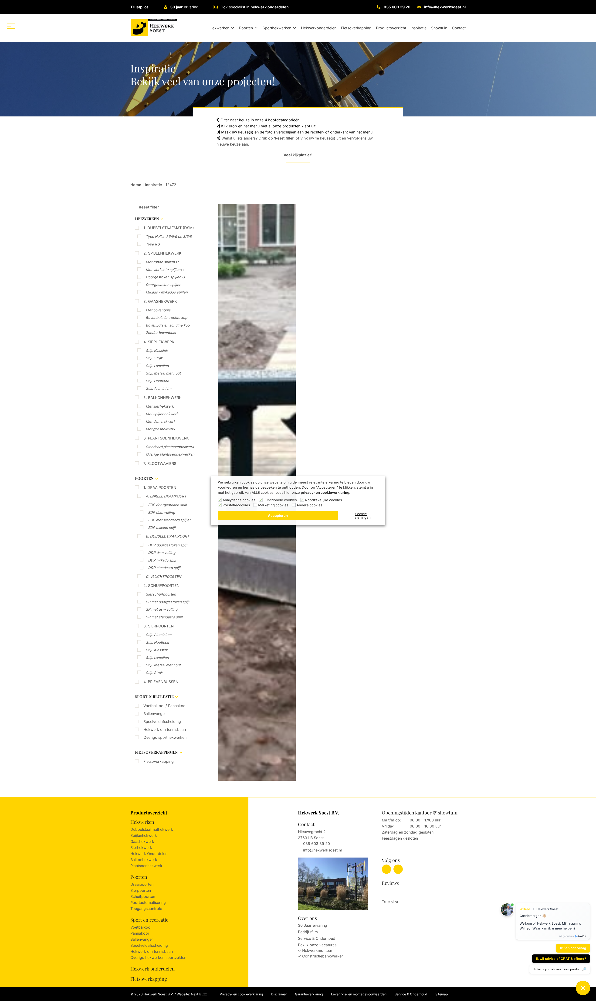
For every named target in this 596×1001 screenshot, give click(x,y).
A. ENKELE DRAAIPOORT (166, 496)
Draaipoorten (141, 884)
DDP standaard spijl (164, 567)
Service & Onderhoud (316, 938)
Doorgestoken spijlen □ (165, 285)
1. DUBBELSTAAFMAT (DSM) (168, 227)
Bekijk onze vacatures (317, 945)
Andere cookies (309, 505)
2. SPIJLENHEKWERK (162, 253)
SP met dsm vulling (161, 609)
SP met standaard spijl (164, 617)
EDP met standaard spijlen (169, 520)
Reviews (390, 883)
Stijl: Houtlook (157, 381)
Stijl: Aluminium (158, 388)
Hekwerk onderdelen (152, 968)
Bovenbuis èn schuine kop (168, 325)
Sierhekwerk (141, 847)
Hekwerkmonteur (317, 950)
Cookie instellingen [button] (361, 516)
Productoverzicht (391, 28)
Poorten (246, 28)
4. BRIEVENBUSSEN (160, 681)
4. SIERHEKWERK (158, 342)
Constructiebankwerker (322, 956)
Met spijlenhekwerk (162, 414)
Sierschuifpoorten (161, 594)
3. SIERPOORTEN (158, 626)
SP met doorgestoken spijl (167, 602)
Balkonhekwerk (143, 859)
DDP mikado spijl (162, 560)
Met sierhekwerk (160, 406)
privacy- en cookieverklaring (325, 492)
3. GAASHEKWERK (160, 301)
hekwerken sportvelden (165, 957)
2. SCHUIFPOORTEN (161, 585)
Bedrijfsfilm (308, 932)
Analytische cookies (239, 500)
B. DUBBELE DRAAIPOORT (167, 536)
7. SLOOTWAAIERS (159, 463)
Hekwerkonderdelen (318, 28)
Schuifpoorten (142, 896)
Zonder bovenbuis (161, 332)
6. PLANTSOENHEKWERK (166, 438)
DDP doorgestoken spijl (167, 545)
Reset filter (148, 207)
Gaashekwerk (142, 841)
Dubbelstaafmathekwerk (151, 829)
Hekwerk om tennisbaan (164, 729)
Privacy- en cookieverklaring (241, 994)
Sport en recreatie (149, 919)
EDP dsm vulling (161, 512)
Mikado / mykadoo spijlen (167, 292)
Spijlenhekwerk (143, 835)
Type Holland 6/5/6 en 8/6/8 (169, 236)
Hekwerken (219, 28)
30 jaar (176, 7)
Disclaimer (279, 994)
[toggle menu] (11, 26)
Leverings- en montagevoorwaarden (358, 994)
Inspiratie (419, 28)
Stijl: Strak (154, 358)
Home (135, 184)
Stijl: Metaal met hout (163, 373)
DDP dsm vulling (161, 552)
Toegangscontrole (146, 908)
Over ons (307, 918)
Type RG (153, 244)
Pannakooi (139, 933)
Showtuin (439, 28)
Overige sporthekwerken (164, 737)
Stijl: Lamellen (157, 366)
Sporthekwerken (277, 28)
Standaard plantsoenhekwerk (170, 447)
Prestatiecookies (236, 505)
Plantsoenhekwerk (146, 865)
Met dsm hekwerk (160, 421)
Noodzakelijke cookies (323, 500)
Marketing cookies (273, 505)
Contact (459, 28)
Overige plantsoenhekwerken (170, 454)
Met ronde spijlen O (162, 262)
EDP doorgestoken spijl (167, 505)
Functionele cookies (280, 500)
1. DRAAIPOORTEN (159, 487)
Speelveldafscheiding (162, 721)
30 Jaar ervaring (312, 925)
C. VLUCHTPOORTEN (163, 576)
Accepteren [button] (278, 516)
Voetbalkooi (140, 927)
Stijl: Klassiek (157, 350)
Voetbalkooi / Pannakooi (164, 705)
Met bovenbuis (158, 310)
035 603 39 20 (397, 7)
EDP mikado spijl (162, 527)
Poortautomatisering (148, 902)
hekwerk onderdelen (270, 7)
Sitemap (441, 994)
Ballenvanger (154, 713)
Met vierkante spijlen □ (164, 269)
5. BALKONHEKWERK (162, 397)
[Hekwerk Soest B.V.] (153, 27)
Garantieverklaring (309, 994)
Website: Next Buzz (192, 994)
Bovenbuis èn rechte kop (166, 317)
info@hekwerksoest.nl (445, 7)
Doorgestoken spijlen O (165, 277)
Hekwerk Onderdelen (148, 853)
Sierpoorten (140, 890)
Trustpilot (139, 7)
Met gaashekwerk (160, 429)
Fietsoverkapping (356, 28)
